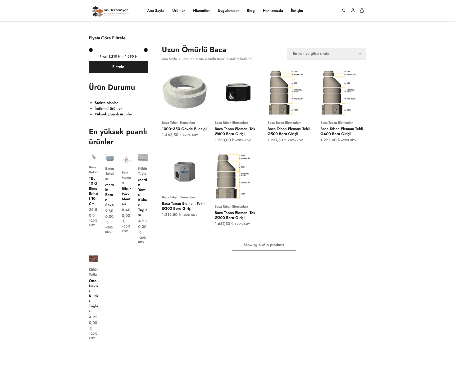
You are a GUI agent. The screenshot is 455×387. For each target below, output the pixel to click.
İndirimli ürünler (108, 108)
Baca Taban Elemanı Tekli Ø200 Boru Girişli (236, 215)
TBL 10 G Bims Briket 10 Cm (93, 191)
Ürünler (178, 10)
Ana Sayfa (155, 10)
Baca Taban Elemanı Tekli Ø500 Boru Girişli (289, 131)
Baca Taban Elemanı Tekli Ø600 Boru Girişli (236, 131)
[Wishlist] (200, 76)
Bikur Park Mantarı (126, 196)
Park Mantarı (126, 177)
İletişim (297, 10)
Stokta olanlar (106, 102)
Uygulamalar (228, 10)
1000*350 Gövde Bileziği (184, 129)
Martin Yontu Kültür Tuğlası (142, 197)
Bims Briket (93, 169)
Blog (251, 10)
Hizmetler (201, 10)
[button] (178, 108)
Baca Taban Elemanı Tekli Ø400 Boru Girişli (341, 131)
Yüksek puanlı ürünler (113, 114)
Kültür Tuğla (142, 171)
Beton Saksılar (109, 173)
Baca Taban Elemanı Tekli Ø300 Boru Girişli (183, 206)
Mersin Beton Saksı (109, 195)
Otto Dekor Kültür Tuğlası (93, 296)
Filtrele (118, 66)
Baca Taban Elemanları (178, 122)
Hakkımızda (273, 10)
